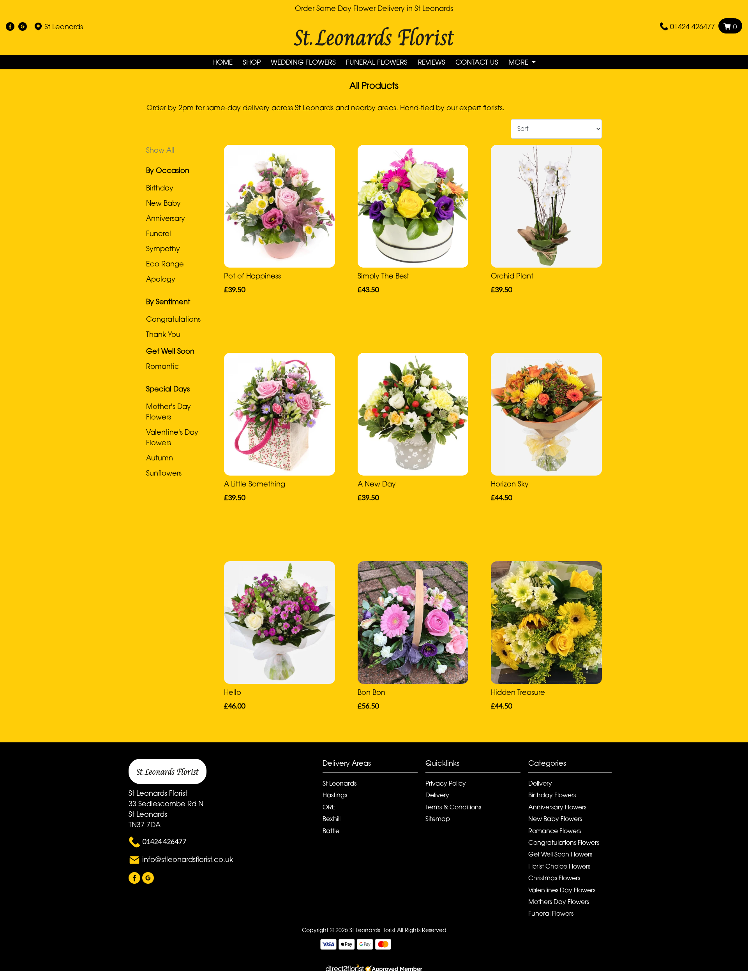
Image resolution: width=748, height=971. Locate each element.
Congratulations (173, 319)
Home (222, 62)
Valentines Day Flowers (561, 890)
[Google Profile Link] (22, 26)
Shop (252, 62)
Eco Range (165, 263)
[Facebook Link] (10, 26)
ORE (329, 807)
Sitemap (437, 819)
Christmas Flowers (554, 878)
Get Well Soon (170, 351)
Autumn (159, 457)
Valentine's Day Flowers (172, 437)
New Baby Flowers (555, 819)
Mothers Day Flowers (558, 902)
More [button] (519, 62)
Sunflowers (164, 473)
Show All (160, 150)
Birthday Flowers (552, 795)
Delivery (437, 795)
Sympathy (163, 248)
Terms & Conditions (453, 807)
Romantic (162, 366)
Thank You (163, 334)
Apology (160, 279)
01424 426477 (692, 26)
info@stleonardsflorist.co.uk (187, 859)
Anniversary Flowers (557, 807)
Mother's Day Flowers (168, 411)
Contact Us (476, 62)
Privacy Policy (445, 783)
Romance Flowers (554, 831)
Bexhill (331, 819)
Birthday (159, 187)
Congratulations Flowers (563, 842)
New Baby (163, 203)
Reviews (431, 62)
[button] (374, 765)
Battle (331, 831)
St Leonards (339, 783)
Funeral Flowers (377, 62)
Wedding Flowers (303, 62)
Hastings (335, 795)
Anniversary (165, 218)
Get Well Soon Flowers (560, 854)
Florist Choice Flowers (559, 866)
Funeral (158, 233)
